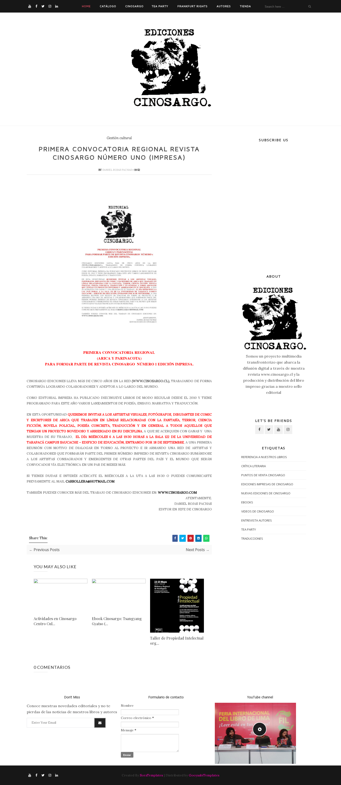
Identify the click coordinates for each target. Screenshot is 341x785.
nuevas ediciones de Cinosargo (265, 493)
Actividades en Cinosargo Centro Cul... (55, 621)
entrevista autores (256, 520)
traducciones (252, 538)
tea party (248, 529)
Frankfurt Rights (192, 6)
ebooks (247, 502)
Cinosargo (134, 6)
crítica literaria (253, 466)
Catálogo (108, 6)
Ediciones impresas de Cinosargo (267, 484)
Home (86, 6)
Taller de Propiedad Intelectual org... (176, 641)
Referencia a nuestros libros (264, 457)
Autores (224, 6)
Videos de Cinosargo (257, 511)
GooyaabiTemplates (204, 775)
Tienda (245, 6)
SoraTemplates (151, 775)
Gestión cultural (119, 138)
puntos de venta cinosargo (263, 475)
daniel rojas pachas (117, 169)
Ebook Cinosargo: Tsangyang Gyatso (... (117, 621)
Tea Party (160, 6)
